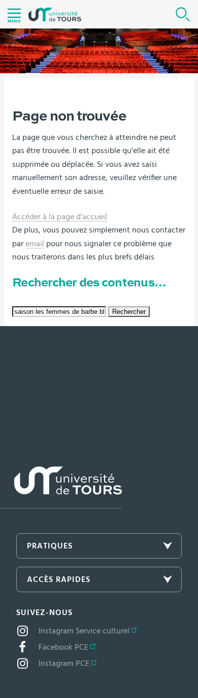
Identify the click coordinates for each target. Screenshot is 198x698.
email (34, 244)
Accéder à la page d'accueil (59, 217)
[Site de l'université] (61, 488)
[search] (59, 311)
